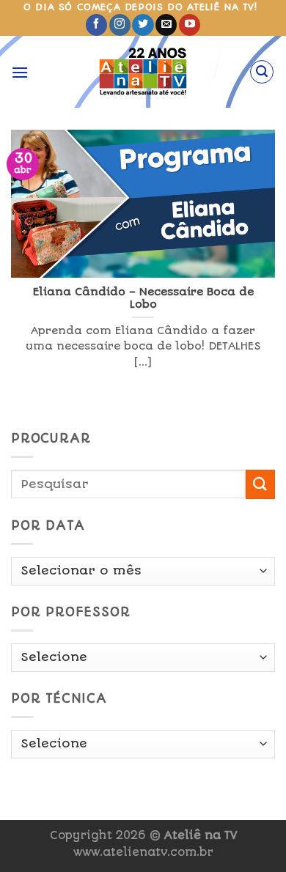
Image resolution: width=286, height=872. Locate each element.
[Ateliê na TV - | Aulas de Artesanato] (143, 72)
